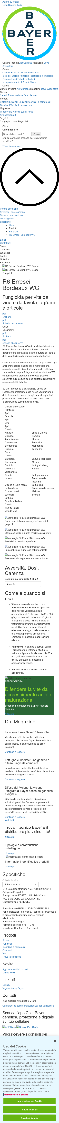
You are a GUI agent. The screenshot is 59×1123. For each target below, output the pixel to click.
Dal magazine (7, 218)
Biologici (6, 75)
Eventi (26, 82)
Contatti (15, 1)
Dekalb (6, 984)
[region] (29, 1079)
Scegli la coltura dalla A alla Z (21, 579)
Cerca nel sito (10, 129)
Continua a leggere (15, 751)
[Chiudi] (55, 1041)
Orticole (30, 72)
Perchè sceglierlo (9, 208)
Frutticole (15, 72)
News (33, 82)
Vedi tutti (9, 820)
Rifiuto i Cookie (29, 1109)
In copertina (8, 82)
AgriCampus (25, 62)
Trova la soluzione (11, 146)
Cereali (6, 72)
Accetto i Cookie (29, 1117)
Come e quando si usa (11, 215)
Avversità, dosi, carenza (12, 212)
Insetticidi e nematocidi (41, 75)
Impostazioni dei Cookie (29, 1101)
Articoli (18, 82)
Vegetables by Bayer (13, 988)
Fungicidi (24, 75)
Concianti (7, 79)
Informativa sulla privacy (15, 1094)
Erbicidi (15, 75)
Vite (37, 72)
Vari (15, 79)
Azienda (6, 1)
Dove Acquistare (49, 88)
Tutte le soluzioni (26, 79)
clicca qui (9, 713)
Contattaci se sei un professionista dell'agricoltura (28, 1005)
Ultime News (8, 972)
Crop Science (12, 5)
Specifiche (5, 221)
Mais (23, 72)
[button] (23, 584)
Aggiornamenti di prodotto (15, 969)
